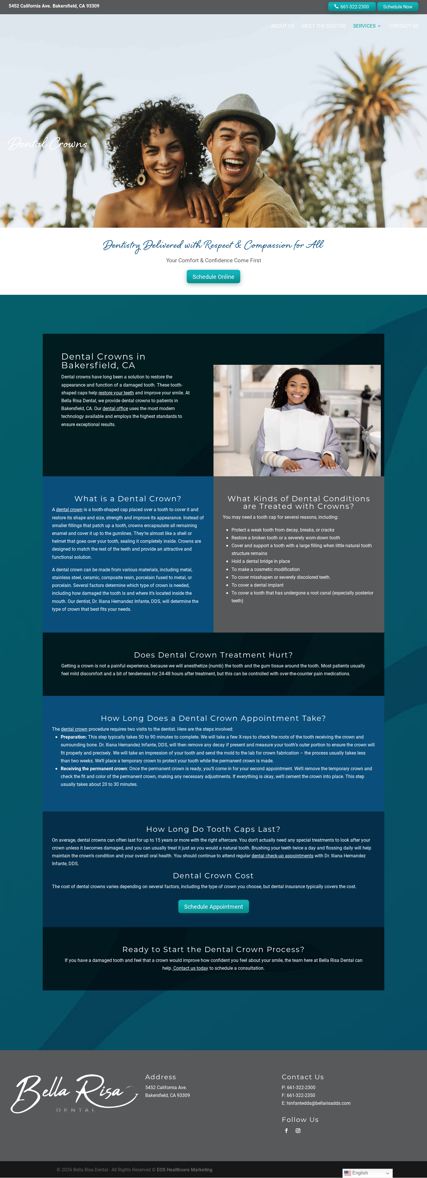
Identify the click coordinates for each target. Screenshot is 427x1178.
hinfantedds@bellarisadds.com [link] (319, 1103)
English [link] (359, 1172)
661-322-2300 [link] (354, 6)
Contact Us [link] (403, 26)
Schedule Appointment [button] (213, 906)
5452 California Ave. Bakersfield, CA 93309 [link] (54, 6)
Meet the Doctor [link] (324, 26)
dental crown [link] (69, 509)
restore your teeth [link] (116, 392)
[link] (190, 968)
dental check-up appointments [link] (282, 855)
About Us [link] (282, 26)
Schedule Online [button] (213, 276)
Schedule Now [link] (397, 6)
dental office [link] (115, 408)
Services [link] (364, 26)
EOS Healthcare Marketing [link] (184, 1169)
